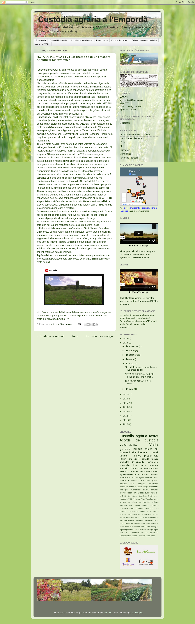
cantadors (124, 508)
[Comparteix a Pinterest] (96, 324)
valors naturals (132, 536)
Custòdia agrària (133, 436)
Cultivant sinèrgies (135, 477)
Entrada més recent (50, 336)
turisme (123, 536)
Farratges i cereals (129, 158)
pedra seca (124, 527)
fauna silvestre (135, 487)
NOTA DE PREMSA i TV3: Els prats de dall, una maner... (139, 375)
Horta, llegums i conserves (132, 138)
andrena (154, 502)
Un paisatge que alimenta (81, 40)
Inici (75, 336)
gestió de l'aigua (127, 520)
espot (137, 517)
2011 (125, 420)
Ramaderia (125, 150)
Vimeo (146, 257)
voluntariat (128, 444)
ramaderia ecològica (149, 527)
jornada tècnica (150, 459)
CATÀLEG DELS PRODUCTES (135, 134)
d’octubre (130, 350)
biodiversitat (133, 480)
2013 (125, 411)
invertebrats (136, 490)
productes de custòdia (132, 462)
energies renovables (148, 484)
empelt (155, 514)
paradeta (154, 490)
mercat (147, 471)
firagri (145, 487)
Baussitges (132, 496)
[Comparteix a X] (90, 324)
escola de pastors (127, 517)
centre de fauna (136, 508)
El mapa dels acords (119, 40)
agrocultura (132, 502)
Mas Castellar (147, 499)
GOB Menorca (134, 499)
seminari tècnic (134, 530)
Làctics (123, 142)
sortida (136, 493)
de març (130, 389)
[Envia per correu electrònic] (85, 324)
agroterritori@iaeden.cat (131, 100)
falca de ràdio (146, 517)
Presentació (41, 40)
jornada (137, 448)
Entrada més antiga (99, 336)
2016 (125, 398)
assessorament (126, 505)
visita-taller (125, 465)
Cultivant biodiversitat (58, 40)
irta (155, 520)
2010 (125, 424)
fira (130, 459)
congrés (123, 484)
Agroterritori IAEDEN (130, 257)
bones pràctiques (150, 505)
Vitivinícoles (125, 154)
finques (155, 517)
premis (123, 493)
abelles (137, 455)
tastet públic (145, 493)
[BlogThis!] (88, 324)
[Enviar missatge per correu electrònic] (79, 324)
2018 (125, 343)
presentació (151, 455)
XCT (136, 459)
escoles (139, 471)
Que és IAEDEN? (42, 44)
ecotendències (134, 514)
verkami (142, 536)
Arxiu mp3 (124, 327)
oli (157, 524)
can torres (130, 471)
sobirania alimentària (129, 533)
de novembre (132, 346)
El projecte (125, 123)
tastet (153, 436)
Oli (121, 146)
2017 (125, 394)
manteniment (139, 524)
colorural (147, 508)
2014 (125, 407)
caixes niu (151, 448)
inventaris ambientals (144, 520)
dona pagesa (140, 465)
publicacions (135, 527)
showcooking (146, 530)
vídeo (153, 536)
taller (123, 458)
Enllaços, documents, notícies (144, 40)
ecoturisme (146, 514)
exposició (124, 487)
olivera (146, 490)
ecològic (123, 514)
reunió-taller (152, 462)
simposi (155, 530)
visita (148, 536)
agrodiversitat (144, 502)
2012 (125, 416)
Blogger (138, 612)
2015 (125, 403)
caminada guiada (149, 480)
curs (132, 484)
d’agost (129, 359)
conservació (133, 511)
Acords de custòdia (139, 440)
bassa (137, 505)
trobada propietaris (150, 533)
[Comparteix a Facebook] (93, 324)
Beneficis (143, 496)
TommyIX (108, 612)
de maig (130, 363)
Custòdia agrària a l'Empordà (93, 19)
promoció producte (142, 474)
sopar (129, 493)
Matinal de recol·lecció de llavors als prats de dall (141, 368)
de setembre (132, 355)
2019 (125, 338)
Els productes (102, 40)
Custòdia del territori (140, 468)
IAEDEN (124, 97)
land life (129, 524)
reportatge (124, 530)
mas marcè (151, 524)
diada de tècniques (149, 511)
